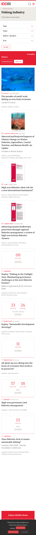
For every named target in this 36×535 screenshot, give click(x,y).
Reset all (18, 61)
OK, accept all (20, 528)
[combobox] (18, 26)
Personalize (24, 532)
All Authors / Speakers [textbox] (11, 35)
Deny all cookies (13, 532)
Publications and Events (8, 8)
